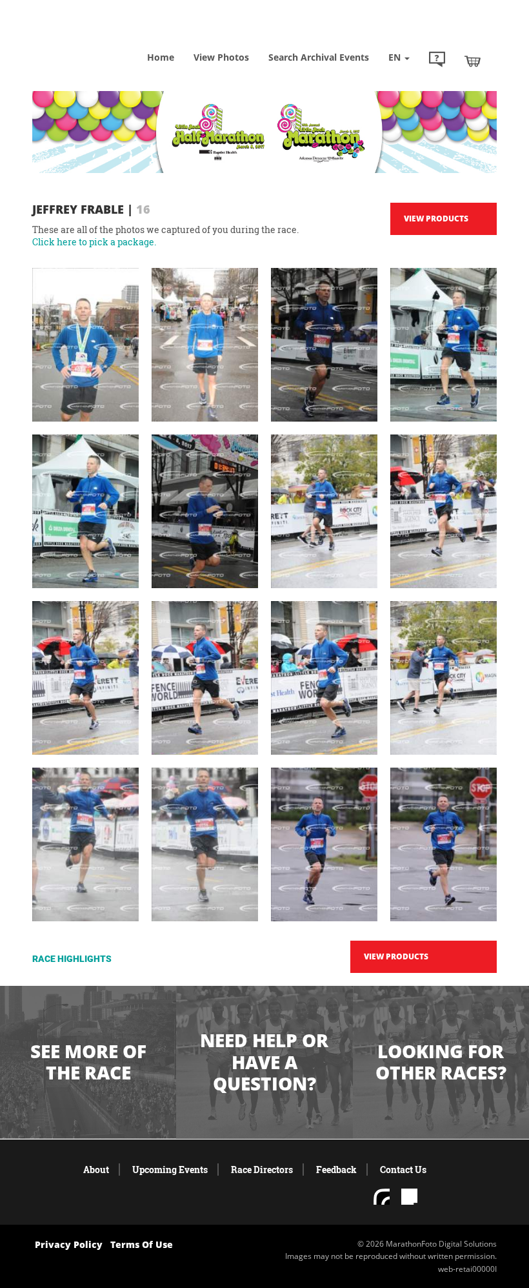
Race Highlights (72, 959)
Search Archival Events (318, 57)
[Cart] (472, 60)
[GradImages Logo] (97, 38)
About (96, 1169)
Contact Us (403, 1169)
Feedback (336, 1169)
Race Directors (262, 1169)
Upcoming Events (170, 1169)
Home (160, 57)
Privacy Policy (69, 1244)
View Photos (221, 57)
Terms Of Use (141, 1244)
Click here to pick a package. (94, 242)
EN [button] (395, 57)
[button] (437, 60)
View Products (436, 218)
